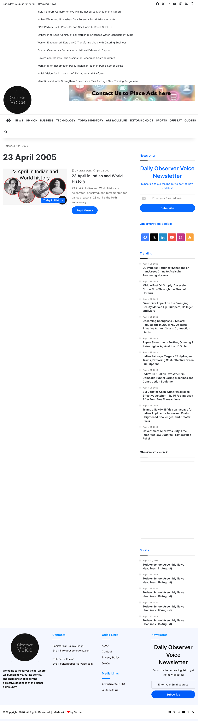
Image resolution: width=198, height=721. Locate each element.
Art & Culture (116, 120)
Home (7, 145)
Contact (107, 651)
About (105, 645)
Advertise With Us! (113, 684)
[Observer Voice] (17, 99)
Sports (161, 120)
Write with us (110, 690)
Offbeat (176, 120)
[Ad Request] (132, 99)
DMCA (106, 663)
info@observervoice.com (75, 650)
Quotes (190, 120)
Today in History (90, 120)
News (19, 120)
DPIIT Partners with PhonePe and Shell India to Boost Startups (75, 27)
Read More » (85, 210)
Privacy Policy (111, 657)
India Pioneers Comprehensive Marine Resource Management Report (79, 11)
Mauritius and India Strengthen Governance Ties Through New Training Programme (88, 81)
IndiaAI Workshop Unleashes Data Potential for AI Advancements (76, 19)
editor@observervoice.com (76, 663)
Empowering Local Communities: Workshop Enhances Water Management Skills (85, 34)
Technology (65, 120)
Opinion (31, 120)
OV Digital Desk (83, 170)
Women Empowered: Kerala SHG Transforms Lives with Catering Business (82, 42)
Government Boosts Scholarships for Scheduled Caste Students (76, 57)
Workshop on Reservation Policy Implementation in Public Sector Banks (80, 65)
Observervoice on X (154, 452)
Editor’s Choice (141, 120)
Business (46, 120)
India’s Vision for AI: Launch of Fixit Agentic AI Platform (70, 73)
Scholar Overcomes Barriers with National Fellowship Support (75, 50)
